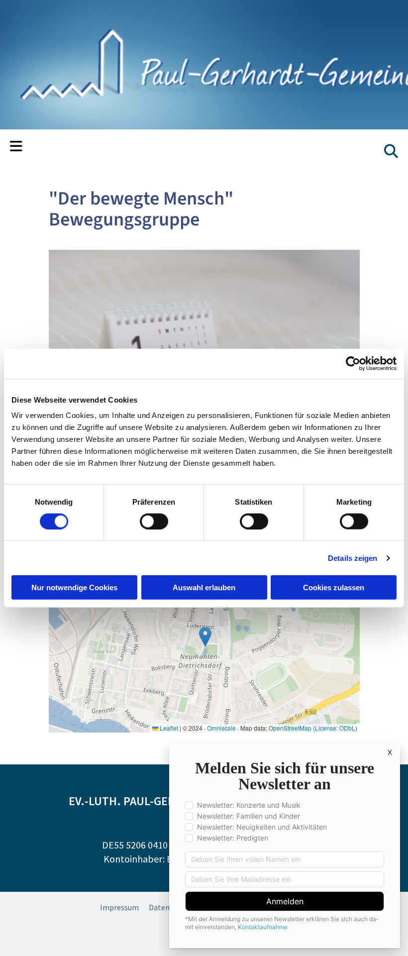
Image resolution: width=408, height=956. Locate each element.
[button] (16, 147)
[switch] (154, 521)
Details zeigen (352, 557)
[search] (391, 151)
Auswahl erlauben (204, 587)
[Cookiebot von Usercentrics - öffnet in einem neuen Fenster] (353, 363)
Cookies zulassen (333, 587)
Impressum (119, 907)
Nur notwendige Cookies (74, 587)
